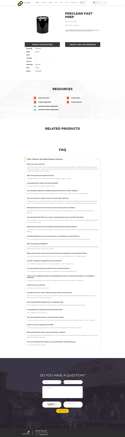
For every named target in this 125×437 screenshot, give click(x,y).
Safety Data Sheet (43, 98)
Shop (37, 2)
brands (51, 2)
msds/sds (66, 2)
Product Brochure (76, 102)
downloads (74, 2)
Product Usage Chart (44, 102)
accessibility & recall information (83, 2)
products (43, 2)
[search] (102, 2)
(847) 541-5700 (43, 434)
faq (61, 2)
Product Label (75, 98)
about (56, 2)
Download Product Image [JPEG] (48, 109)
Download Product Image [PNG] (48, 106)
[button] (62, 411)
